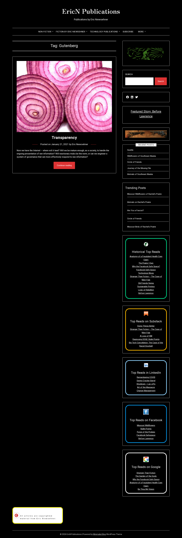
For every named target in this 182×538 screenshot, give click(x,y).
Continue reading (64, 165)
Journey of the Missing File (139, 168)
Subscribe (128, 31)
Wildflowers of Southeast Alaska (141, 156)
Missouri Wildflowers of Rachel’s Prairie (144, 194)
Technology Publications (104, 31)
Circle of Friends (134, 162)
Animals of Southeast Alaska (140, 174)
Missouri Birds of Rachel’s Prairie (141, 227)
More (141, 31)
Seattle (130, 150)
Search (129, 74)
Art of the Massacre (146, 387)
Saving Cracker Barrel (146, 380)
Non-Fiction (44, 31)
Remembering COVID (146, 377)
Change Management (146, 390)
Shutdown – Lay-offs (146, 384)
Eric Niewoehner (80, 144)
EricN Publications (91, 11)
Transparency (64, 137)
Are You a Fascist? (135, 210)
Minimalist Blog (99, 534)
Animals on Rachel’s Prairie (139, 202)
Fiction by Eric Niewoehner (70, 31)
